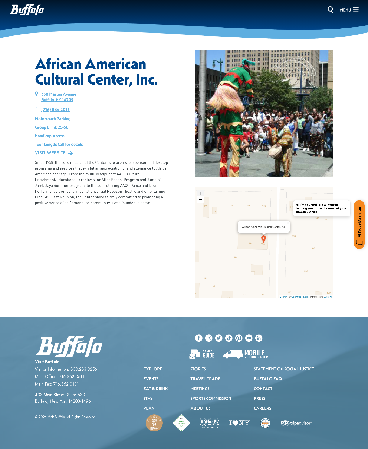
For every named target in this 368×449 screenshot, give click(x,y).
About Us (200, 408)
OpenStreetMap (299, 296)
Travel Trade (205, 379)
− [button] (200, 199)
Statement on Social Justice (284, 369)
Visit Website (50, 153)
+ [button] (200, 193)
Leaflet (283, 296)
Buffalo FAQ (268, 379)
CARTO (328, 296)
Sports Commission (210, 398)
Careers (262, 408)
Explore (153, 369)
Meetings (200, 388)
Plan (149, 408)
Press (259, 398)
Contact (263, 388)
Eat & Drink (156, 388)
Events (151, 379)
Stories (198, 369)
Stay (148, 398)
